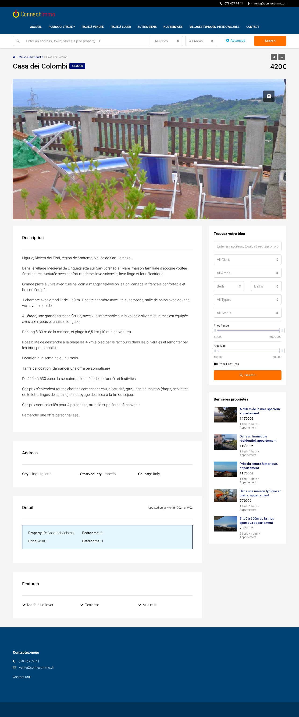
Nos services (173, 27)
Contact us (21, 677)
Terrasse (92, 605)
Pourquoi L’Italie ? (62, 27)
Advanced (238, 40)
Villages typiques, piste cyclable (214, 27)
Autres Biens (147, 27)
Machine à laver (40, 605)
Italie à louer (121, 27)
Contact (252, 27)
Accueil (36, 27)
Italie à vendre (93, 27)
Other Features (228, 364)
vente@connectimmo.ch (36, 667)
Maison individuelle (31, 57)
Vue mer (150, 605)
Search (270, 41)
